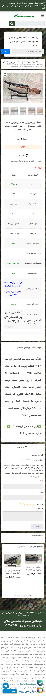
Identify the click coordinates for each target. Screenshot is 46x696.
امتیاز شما (39, 504)
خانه (42, 61)
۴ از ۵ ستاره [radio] (23, 504)
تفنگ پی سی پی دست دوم (30, 61)
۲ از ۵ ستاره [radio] (30, 504)
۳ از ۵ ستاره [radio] (27, 504)
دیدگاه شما (39, 508)
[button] (5, 74)
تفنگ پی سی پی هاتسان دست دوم (22, 161)
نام (41, 481)
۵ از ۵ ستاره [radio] (20, 504)
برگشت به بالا (20, 605)
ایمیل (40, 492)
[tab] (23, 447)
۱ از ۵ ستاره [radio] (33, 504)
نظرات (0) (20, 447)
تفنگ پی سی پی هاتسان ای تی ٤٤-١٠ (13, 317)
